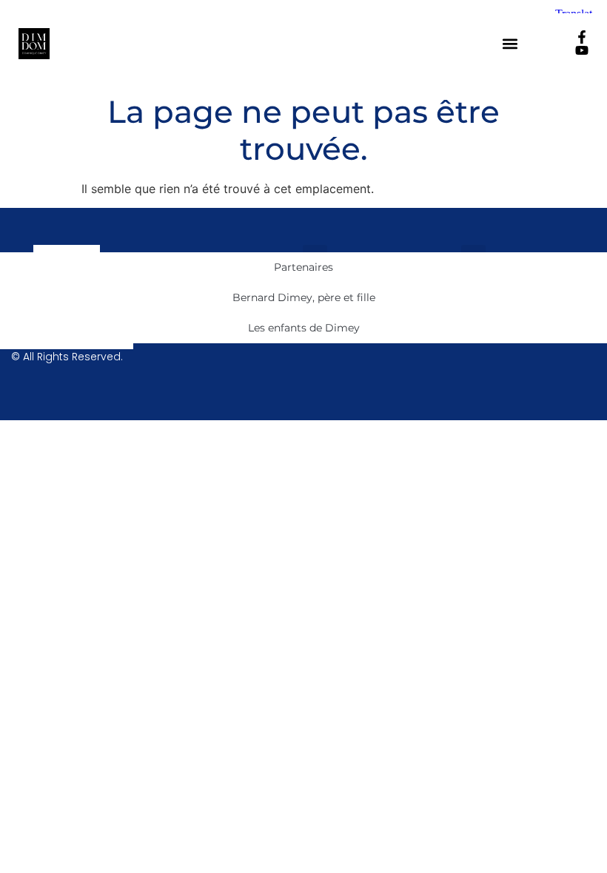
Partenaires (303, 267)
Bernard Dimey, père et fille (303, 297)
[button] (510, 44)
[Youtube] (581, 50)
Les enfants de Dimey (304, 327)
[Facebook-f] (581, 37)
